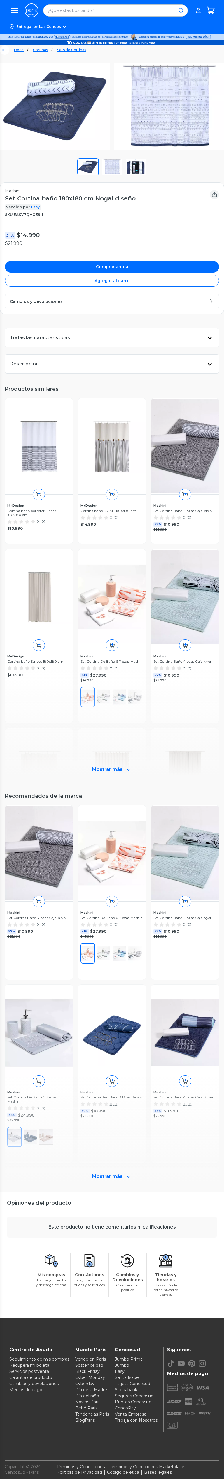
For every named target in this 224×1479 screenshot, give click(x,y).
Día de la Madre (91, 1389)
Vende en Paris (90, 1359)
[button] (112, 26)
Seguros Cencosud (134, 1395)
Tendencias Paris (92, 1414)
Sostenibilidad (89, 1365)
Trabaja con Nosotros (136, 1420)
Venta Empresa (130, 1414)
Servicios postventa (29, 1371)
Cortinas (40, 50)
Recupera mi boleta (29, 1365)
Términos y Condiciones (81, 1466)
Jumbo (122, 1365)
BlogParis (85, 1420)
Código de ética (123, 1472)
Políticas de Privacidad (79, 1472)
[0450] (119, 953)
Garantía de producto (30, 1377)
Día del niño (87, 1395)
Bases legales (158, 1472)
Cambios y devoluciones (34, 1383)
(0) (42, 521)
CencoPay (125, 1408)
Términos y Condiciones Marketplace (147, 1466)
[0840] (87, 953)
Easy (35, 207)
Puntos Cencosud (133, 1402)
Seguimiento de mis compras (39, 1359)
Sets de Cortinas (71, 50)
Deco (19, 50)
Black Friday (87, 1371)
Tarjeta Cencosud (132, 1383)
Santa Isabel (127, 1377)
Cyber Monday (90, 1377)
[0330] (103, 953)
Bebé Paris (86, 1408)
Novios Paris (87, 1402)
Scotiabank (126, 1389)
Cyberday (84, 1383)
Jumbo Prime (129, 1359)
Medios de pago (25, 1389)
